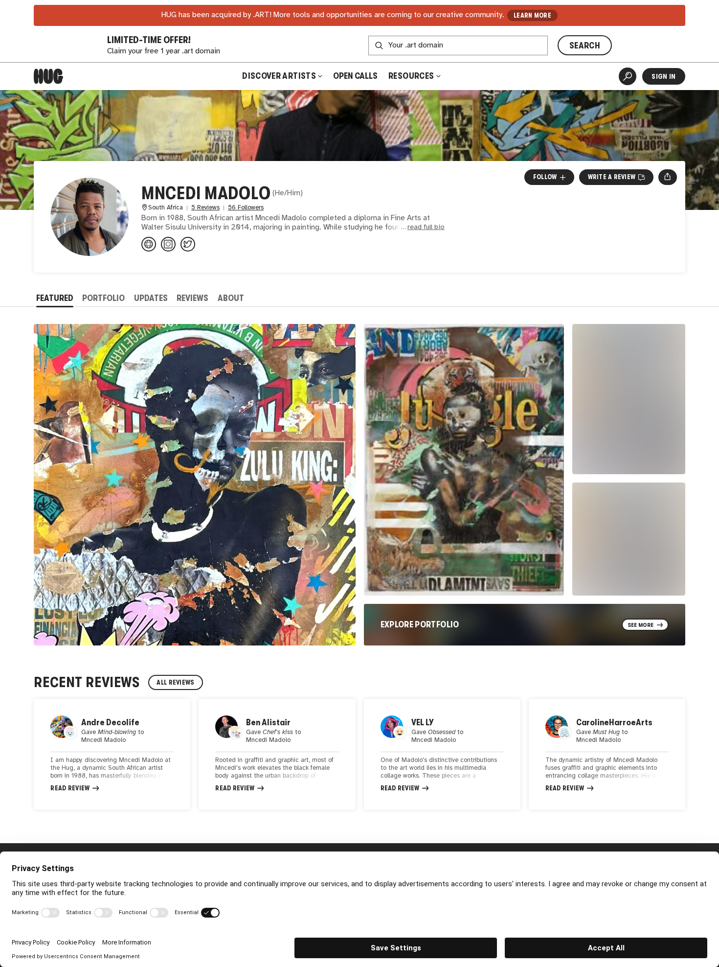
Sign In (663, 76)
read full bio (426, 227)
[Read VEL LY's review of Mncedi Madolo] (442, 754)
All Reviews (175, 682)
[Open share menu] (667, 177)
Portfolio (103, 298)
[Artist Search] (627, 76)
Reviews (192, 298)
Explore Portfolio (420, 624)
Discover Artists (279, 76)
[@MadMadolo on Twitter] (187, 244)
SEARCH (584, 45)
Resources (412, 76)
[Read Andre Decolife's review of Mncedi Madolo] (112, 754)
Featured (54, 298)
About (231, 298)
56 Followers (246, 208)
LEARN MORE (532, 15)
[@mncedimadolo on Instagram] (168, 244)
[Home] (48, 76)
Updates (151, 298)
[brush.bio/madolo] (148, 244)
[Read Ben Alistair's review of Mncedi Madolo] (277, 754)
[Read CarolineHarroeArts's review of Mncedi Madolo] (607, 754)
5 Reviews (205, 208)
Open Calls (355, 76)
